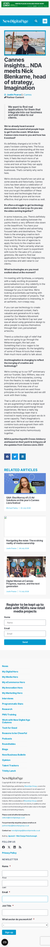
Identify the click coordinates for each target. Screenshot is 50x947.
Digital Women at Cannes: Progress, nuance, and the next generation (23, 584)
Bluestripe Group (30, 786)
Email (7, 628)
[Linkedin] (14, 847)
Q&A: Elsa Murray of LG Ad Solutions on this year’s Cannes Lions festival (22, 500)
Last (4, 887)
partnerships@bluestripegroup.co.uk (15, 826)
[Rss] (20, 847)
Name (7, 617)
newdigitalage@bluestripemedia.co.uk (25, 830)
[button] (36, 21)
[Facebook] (3, 847)
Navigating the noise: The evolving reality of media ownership (24, 542)
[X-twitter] (9, 847)
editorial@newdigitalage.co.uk (13, 818)
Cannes (28, 94)
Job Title (7, 905)
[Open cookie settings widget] (4, 942)
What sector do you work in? (18, 919)
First (4, 878)
